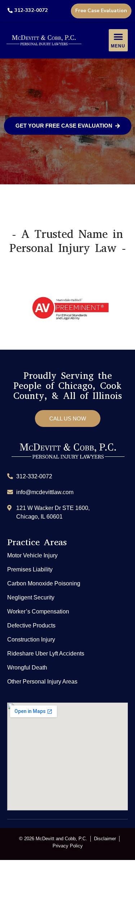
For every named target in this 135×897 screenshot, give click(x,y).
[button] (118, 40)
